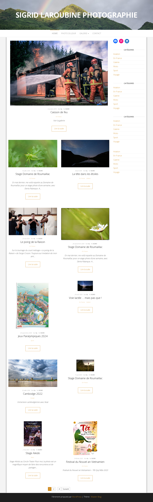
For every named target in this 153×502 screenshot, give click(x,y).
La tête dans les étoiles (85, 174)
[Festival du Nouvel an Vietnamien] (85, 438)
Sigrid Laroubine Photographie (76, 15)
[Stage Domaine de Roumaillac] (32, 153)
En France (58, 116)
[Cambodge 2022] (32, 373)
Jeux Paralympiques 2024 (33, 336)
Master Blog (96, 496)
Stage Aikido (33, 453)
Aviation (116, 54)
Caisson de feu (59, 112)
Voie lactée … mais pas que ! (85, 298)
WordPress (77, 496)
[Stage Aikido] (33, 433)
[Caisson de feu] (59, 73)
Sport (32, 340)
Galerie (83, 33)
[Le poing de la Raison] (32, 221)
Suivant (66, 489)
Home (55, 33)
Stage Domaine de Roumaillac (33, 174)
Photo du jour (68, 33)
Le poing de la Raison (32, 242)
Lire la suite (59, 128)
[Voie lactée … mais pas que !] (85, 285)
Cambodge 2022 (33, 393)
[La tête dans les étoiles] (85, 153)
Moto (32, 457)
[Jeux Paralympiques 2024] (32, 305)
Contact (96, 33)
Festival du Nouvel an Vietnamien (85, 461)
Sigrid (67, 109)
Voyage (32, 398)
